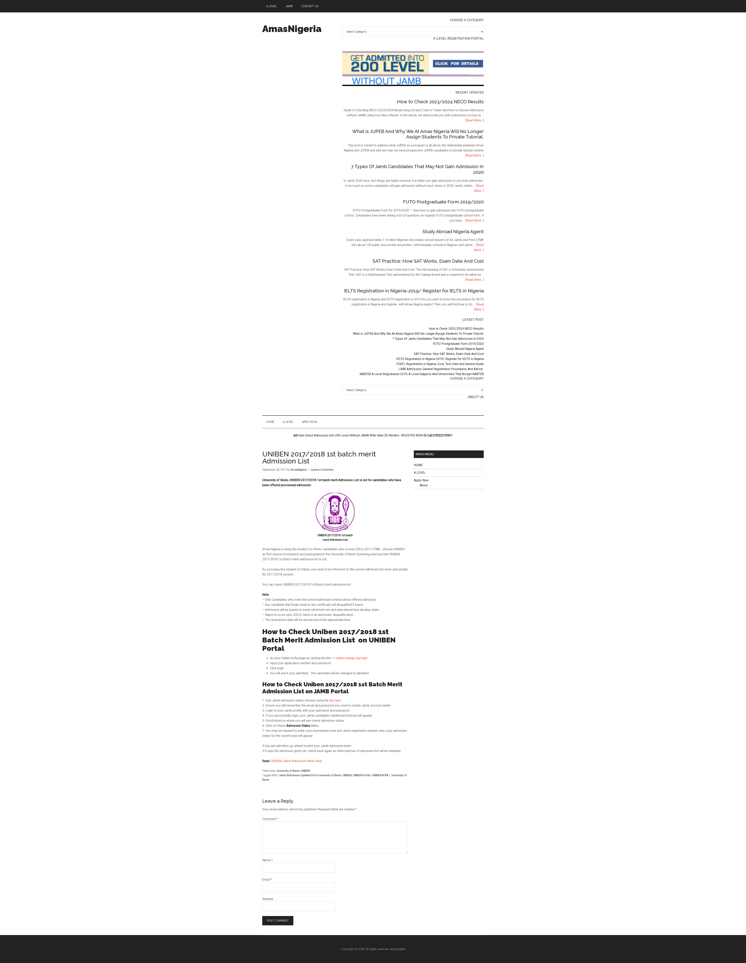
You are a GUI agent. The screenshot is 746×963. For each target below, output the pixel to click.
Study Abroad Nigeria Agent (453, 231)
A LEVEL (419, 473)
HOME (418, 465)
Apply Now (421, 480)
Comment (270, 819)
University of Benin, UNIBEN (293, 770)
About (424, 485)
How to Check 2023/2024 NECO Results (440, 101)
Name (267, 860)
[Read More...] (474, 120)
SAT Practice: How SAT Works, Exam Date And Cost (428, 261)
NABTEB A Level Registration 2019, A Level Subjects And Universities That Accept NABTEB (422, 374)
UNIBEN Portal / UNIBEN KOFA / (371, 775)
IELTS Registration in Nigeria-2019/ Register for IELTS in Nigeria (414, 291)
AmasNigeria (292, 28)
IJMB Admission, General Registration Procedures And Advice (441, 369)
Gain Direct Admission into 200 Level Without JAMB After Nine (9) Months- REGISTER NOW (360, 435)
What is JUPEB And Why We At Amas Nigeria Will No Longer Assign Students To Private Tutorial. (418, 134)
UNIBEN (347, 775)
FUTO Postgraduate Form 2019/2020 (443, 202)
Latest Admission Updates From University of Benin (310, 775)
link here (335, 700)
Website (267, 899)
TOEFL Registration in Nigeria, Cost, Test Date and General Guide (440, 364)
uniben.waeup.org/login (351, 658)
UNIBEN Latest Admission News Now (296, 761)
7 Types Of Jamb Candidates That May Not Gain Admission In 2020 (417, 169)
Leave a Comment (322, 469)
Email (267, 879)
